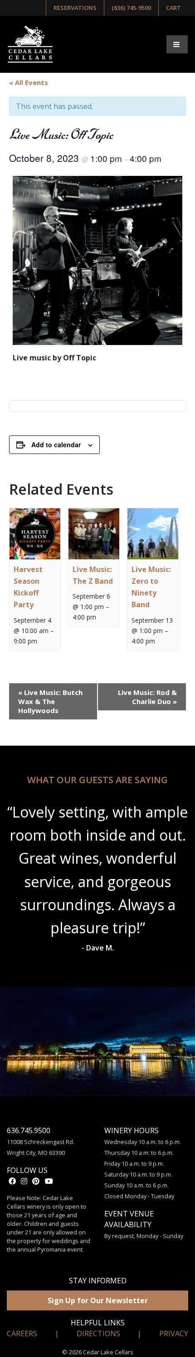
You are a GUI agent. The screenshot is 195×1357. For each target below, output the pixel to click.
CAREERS (22, 1333)
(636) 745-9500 (131, 8)
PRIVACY (173, 1333)
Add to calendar (56, 444)
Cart (173, 8)
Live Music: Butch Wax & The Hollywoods (50, 701)
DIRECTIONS (98, 1333)
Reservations (75, 8)
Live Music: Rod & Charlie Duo (147, 697)
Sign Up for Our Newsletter (98, 1300)
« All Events (28, 82)
